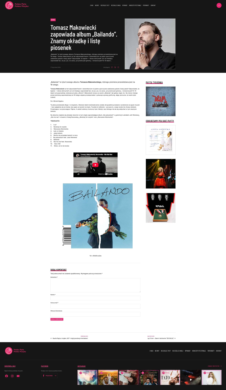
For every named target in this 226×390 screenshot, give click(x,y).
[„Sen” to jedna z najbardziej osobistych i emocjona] (87, 380)
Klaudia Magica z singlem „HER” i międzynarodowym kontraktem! (70, 338)
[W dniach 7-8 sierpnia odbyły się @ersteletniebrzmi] (191, 380)
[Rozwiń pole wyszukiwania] (219, 5)
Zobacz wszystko (213, 366)
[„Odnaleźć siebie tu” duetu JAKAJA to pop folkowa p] (108, 380)
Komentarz (54, 277)
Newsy (53, 20)
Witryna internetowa (56, 311)
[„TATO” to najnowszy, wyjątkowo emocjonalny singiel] (170, 380)
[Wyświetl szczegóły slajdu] (161, 174)
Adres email (54, 302)
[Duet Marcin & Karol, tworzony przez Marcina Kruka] (149, 380)
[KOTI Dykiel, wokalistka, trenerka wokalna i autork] (211, 380)
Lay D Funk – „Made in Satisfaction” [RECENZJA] (160, 338)
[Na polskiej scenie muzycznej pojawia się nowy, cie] (129, 380)
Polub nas (49, 376)
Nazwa (53, 294)
